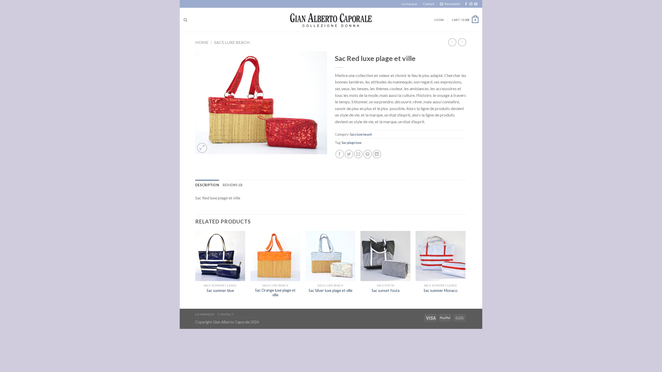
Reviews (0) (233, 185)
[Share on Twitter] (349, 154)
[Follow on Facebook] (466, 4)
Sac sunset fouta (386, 290)
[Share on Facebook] (339, 154)
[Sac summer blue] (220, 256)
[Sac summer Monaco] (440, 256)
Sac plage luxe (352, 143)
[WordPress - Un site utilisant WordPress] (331, 19)
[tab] (207, 185)
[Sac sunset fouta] (385, 256)
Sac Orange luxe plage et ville (275, 292)
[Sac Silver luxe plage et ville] (330, 256)
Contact (428, 4)
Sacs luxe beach (232, 42)
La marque (409, 4)
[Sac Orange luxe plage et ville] (275, 256)
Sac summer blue (220, 290)
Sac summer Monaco (440, 290)
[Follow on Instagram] (470, 4)
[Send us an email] (475, 4)
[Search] (185, 20)
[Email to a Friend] (358, 154)
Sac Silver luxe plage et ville (330, 290)
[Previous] (195, 269)
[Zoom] (202, 148)
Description (207, 185)
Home (201, 42)
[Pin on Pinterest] (367, 154)
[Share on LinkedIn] (377, 154)
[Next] (465, 269)
